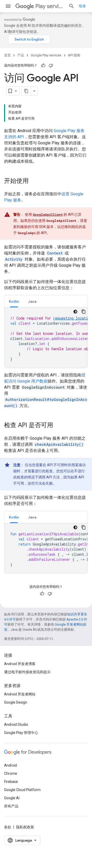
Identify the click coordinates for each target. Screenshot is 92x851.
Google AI (11, 798)
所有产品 (11, 806)
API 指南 (74, 55)
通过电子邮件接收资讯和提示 (27, 672)
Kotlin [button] (14, 301)
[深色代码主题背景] (75, 312)
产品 (20, 55)
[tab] (14, 301)
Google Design (15, 702)
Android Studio (16, 724)
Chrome (10, 773)
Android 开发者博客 (20, 664)
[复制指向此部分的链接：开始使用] (34, 181)
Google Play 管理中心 (21, 733)
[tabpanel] (46, 338)
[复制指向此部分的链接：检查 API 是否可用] (58, 426)
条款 (7, 827)
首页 (7, 55)
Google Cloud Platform (22, 790)
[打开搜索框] (71, 6)
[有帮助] (43, 65)
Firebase (11, 782)
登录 (82, 6)
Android (10, 765)
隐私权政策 (25, 827)
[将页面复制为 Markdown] (26, 91)
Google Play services (46, 55)
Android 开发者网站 (20, 694)
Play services (49, 6)
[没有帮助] (51, 65)
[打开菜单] (8, 6)
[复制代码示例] (83, 312)
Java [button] (32, 301)
